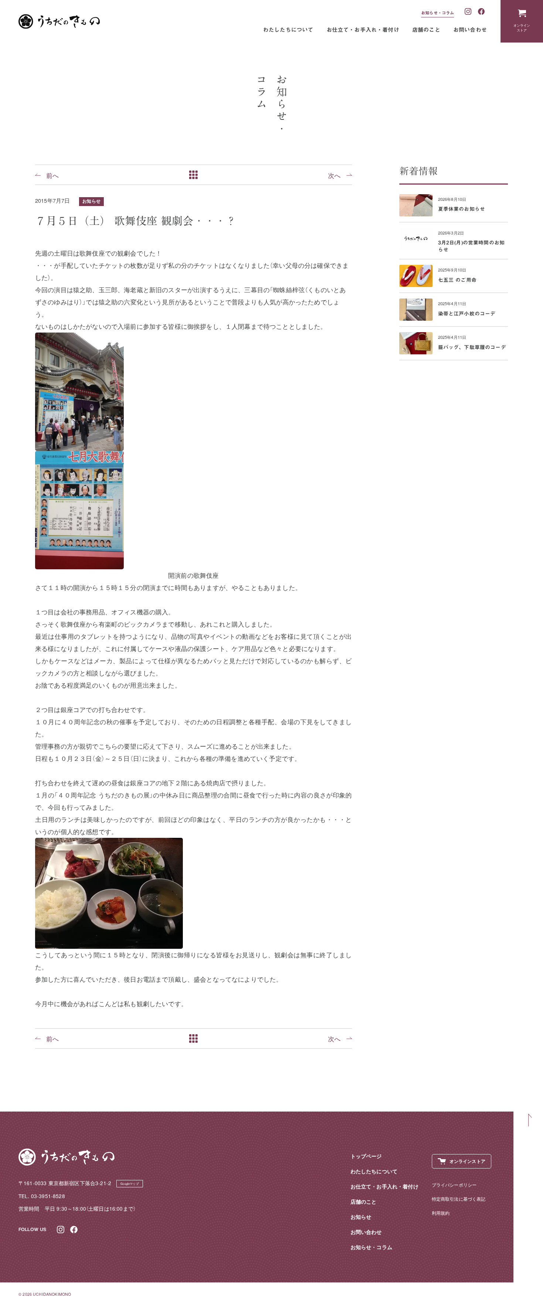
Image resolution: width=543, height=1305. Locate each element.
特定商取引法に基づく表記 (459, 1199)
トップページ (366, 1156)
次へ (334, 175)
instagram (468, 12)
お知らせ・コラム (437, 13)
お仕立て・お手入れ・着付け (363, 30)
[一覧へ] (193, 175)
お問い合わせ (470, 30)
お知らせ (91, 201)
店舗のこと (426, 30)
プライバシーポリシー (454, 1184)
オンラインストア (521, 28)
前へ (52, 175)
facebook (481, 12)
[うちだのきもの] (59, 21)
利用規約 (441, 1213)
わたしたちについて (288, 30)
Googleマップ (129, 1183)
